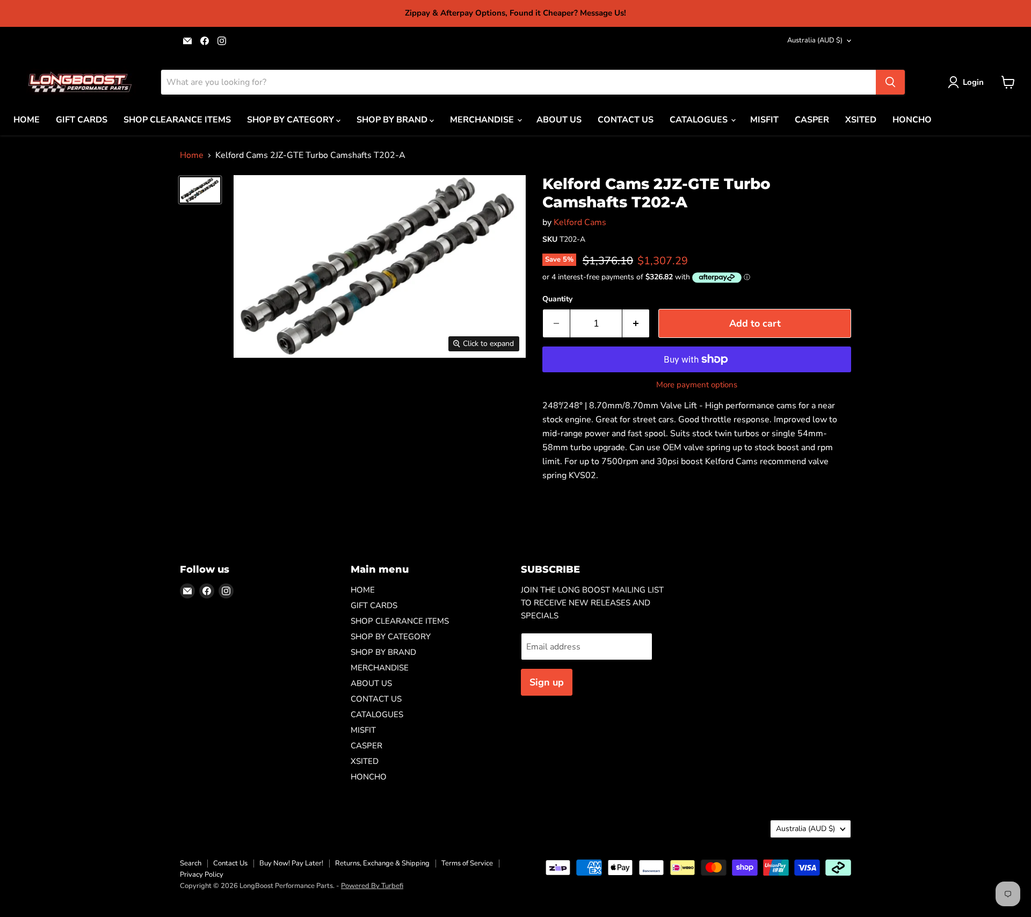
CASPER (812, 120)
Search (190, 863)
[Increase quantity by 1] (636, 323)
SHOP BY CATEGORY (291, 120)
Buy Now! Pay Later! (291, 863)
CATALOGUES (700, 120)
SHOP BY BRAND (393, 120)
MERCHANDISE (483, 120)
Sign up (546, 682)
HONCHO (912, 120)
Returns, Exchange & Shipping (382, 863)
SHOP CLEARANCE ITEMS (177, 120)
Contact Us (230, 863)
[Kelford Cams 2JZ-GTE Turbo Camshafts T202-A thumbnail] (200, 189)
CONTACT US (626, 120)
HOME (26, 120)
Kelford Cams (580, 222)
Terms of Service (467, 863)
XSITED (860, 120)
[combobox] (518, 82)
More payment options (696, 384)
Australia (815, 40)
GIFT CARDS (81, 120)
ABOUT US (559, 120)
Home (192, 155)
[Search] (890, 82)
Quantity (557, 299)
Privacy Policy (201, 874)
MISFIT (764, 120)
